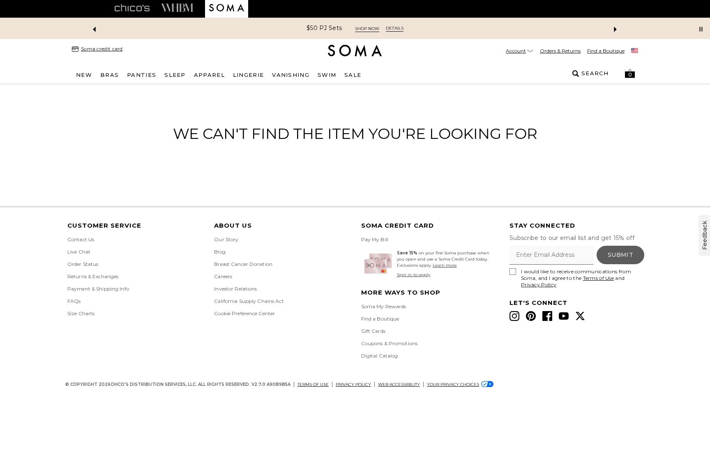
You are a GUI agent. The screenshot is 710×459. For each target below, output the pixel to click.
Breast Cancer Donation (243, 264)
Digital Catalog (379, 356)
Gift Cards (373, 331)
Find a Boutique (606, 51)
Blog (219, 252)
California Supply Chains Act (249, 301)
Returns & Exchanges (92, 276)
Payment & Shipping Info (98, 289)
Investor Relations (235, 289)
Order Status (82, 264)
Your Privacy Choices (453, 384)
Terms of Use (598, 278)
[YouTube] (564, 316)
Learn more (445, 265)
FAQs (74, 301)
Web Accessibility (399, 384)
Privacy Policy (538, 284)
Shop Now (367, 28)
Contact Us (80, 239)
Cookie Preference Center (244, 313)
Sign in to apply (414, 274)
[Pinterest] (531, 316)
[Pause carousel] (701, 29)
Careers (223, 276)
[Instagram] (514, 316)
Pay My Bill (374, 239)
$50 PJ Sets (324, 28)
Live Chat (78, 252)
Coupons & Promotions (389, 343)
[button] (630, 73)
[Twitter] (580, 316)
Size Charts (81, 313)
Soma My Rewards (383, 306)
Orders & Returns (560, 51)
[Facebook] (547, 316)
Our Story (226, 239)
